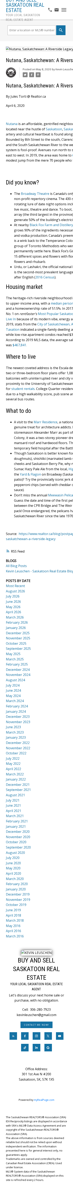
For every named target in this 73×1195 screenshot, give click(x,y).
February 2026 (17, 622)
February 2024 (17, 706)
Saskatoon (54, 129)
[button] (36, 1025)
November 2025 (18, 638)
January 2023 (16, 737)
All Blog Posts (16, 566)
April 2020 (13, 873)
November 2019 (18, 899)
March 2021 (15, 816)
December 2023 (18, 716)
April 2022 (13, 769)
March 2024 (15, 701)
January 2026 (16, 627)
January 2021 (16, 826)
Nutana (11, 124)
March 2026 (15, 617)
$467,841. (20, 345)
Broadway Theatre (35, 193)
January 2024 (16, 711)
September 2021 (18, 789)
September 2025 (18, 648)
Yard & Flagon (30, 474)
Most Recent (15, 586)
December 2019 (18, 894)
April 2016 (13, 931)
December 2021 (18, 784)
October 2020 (16, 842)
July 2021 (12, 800)
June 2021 (13, 805)
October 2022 (16, 753)
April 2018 (13, 915)
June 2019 (13, 910)
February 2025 (17, 664)
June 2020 (13, 863)
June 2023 (13, 727)
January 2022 (16, 779)
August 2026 (15, 591)
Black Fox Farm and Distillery (51, 225)
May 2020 (13, 868)
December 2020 (18, 831)
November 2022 (18, 748)
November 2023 (18, 722)
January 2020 (16, 889)
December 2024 (18, 669)
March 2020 (15, 879)
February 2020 (17, 884)
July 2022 (12, 758)
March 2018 (15, 920)
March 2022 (15, 774)
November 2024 (18, 674)
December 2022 (18, 742)
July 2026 (12, 596)
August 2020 (15, 852)
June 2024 (13, 690)
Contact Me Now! (36, 1024)
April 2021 (13, 811)
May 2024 (13, 696)
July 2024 (12, 685)
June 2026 (13, 601)
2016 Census (45, 277)
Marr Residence (45, 422)
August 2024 (15, 680)
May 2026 (13, 607)
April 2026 (13, 612)
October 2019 (16, 904)
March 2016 (15, 936)
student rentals (23, 388)
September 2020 (18, 847)
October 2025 (16, 643)
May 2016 (13, 926)
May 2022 (13, 763)
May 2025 (13, 654)
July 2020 (12, 857)
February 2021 (17, 821)
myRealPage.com (44, 1100)
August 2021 (15, 795)
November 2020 (18, 837)
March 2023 (15, 732)
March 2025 (15, 659)
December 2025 (18, 633)
